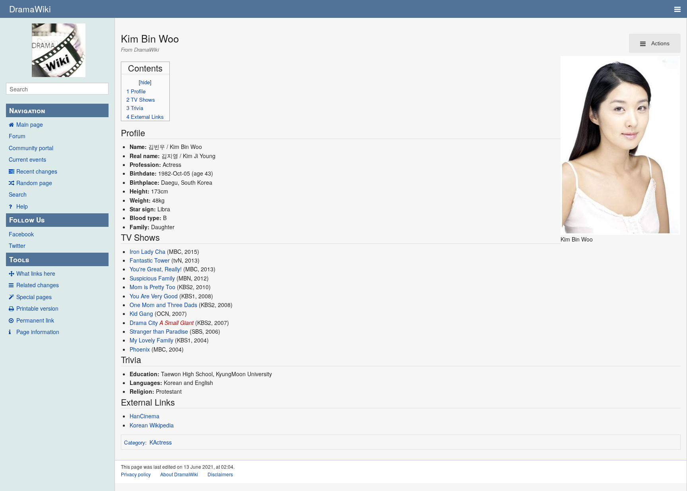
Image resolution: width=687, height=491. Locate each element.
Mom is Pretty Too (152, 287)
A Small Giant (176, 323)
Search (18, 194)
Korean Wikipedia (152, 425)
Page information (37, 332)
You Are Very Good (154, 296)
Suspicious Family (152, 278)
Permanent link (35, 320)
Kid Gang (141, 313)
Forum (17, 136)
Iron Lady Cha (147, 251)
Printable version (37, 308)
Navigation (27, 110)
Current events (27, 159)
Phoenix (140, 349)
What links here (35, 273)
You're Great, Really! (156, 269)
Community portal (31, 148)
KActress (160, 442)
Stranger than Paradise (159, 331)
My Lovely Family (151, 340)
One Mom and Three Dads (163, 305)
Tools (19, 259)
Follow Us (27, 219)
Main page (29, 124)
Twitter (17, 245)
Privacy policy (136, 474)
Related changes (37, 285)
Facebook (21, 234)
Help (22, 206)
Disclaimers (220, 474)
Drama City (144, 323)
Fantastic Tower (150, 260)
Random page (34, 183)
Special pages (34, 297)
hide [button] (145, 82)
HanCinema (144, 416)
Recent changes (36, 171)
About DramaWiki (179, 474)
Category (134, 442)
